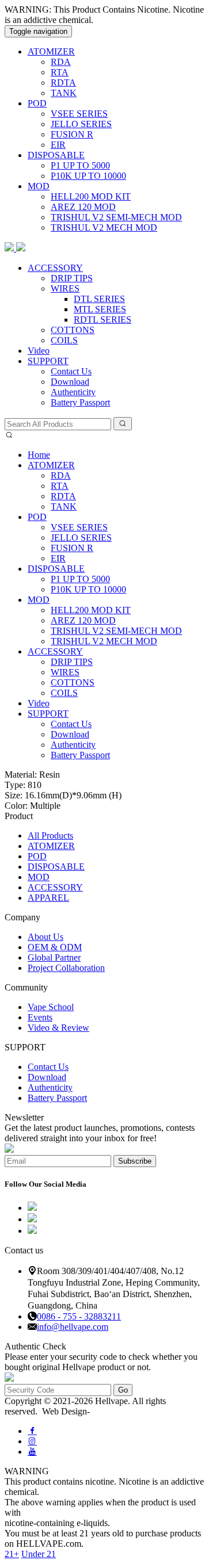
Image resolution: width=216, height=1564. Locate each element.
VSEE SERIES (79, 113)
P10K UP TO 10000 (88, 176)
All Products (50, 835)
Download (70, 382)
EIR (58, 145)
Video (39, 350)
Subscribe (134, 1161)
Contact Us (71, 371)
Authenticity (73, 392)
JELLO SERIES (81, 124)
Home (39, 455)
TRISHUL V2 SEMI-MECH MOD (116, 217)
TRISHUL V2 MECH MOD (104, 227)
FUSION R (72, 134)
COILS (64, 340)
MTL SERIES (100, 309)
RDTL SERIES (102, 319)
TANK (64, 93)
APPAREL (48, 898)
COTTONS (72, 330)
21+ (12, 1554)
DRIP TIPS (72, 278)
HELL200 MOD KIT (91, 196)
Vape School (51, 1007)
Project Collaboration (66, 968)
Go (123, 1390)
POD (37, 103)
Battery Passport (80, 402)
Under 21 (38, 1554)
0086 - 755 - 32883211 (79, 1316)
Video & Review (58, 1028)
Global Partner (54, 957)
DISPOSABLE (56, 155)
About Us (45, 937)
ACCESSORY (55, 268)
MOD (39, 186)
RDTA (63, 82)
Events (40, 1017)
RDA (61, 62)
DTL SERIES (99, 299)
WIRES (65, 288)
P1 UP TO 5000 (80, 165)
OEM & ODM (55, 947)
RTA (60, 72)
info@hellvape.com (72, 1327)
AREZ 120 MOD (83, 207)
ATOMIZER (51, 51)
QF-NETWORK (121, 1411)
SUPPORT (48, 361)
